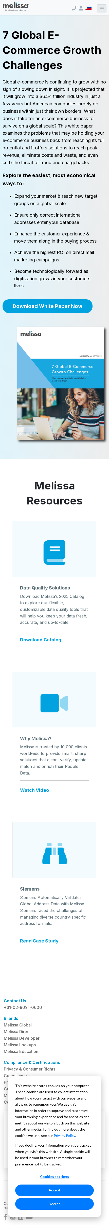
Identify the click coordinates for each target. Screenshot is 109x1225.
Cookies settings (54, 1176)
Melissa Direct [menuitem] (17, 1031)
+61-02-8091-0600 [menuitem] (23, 1007)
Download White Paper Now (47, 306)
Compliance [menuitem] (15, 1075)
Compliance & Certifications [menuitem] (32, 1062)
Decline (55, 1204)
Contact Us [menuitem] (15, 1000)
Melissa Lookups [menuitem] (20, 1044)
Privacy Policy (64, 1135)
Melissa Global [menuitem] (18, 1024)
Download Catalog (40, 640)
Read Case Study (39, 941)
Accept (54, 1190)
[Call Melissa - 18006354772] (74, 8)
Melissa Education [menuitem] (21, 1051)
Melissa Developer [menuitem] (22, 1038)
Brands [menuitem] (11, 1018)
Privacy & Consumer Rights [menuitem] (29, 1069)
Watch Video (34, 790)
